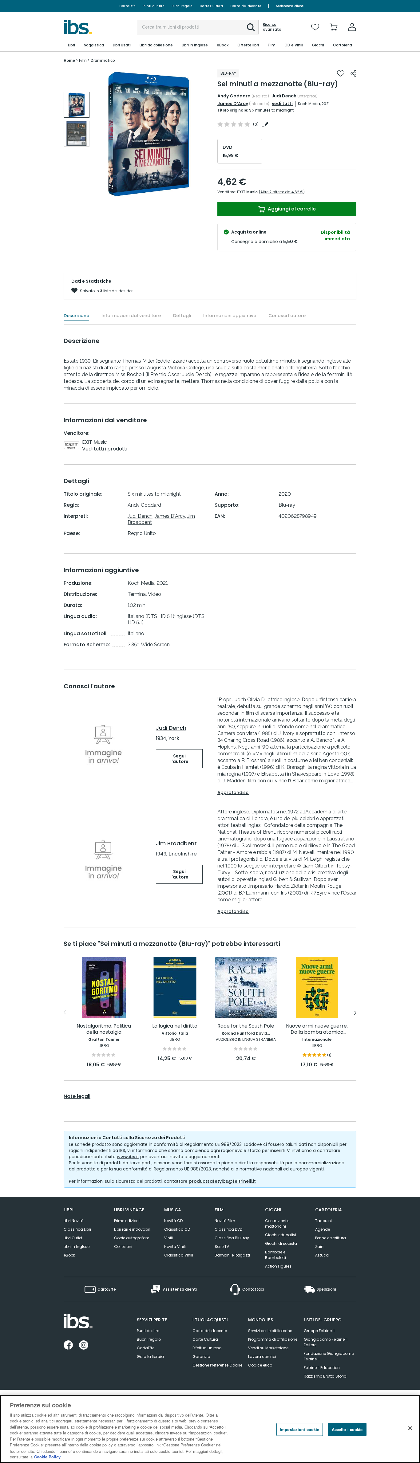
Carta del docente (245, 6)
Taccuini (323, 1220)
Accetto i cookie (347, 1429)
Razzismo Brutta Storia (325, 1376)
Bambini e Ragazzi (232, 1255)
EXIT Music (247, 192)
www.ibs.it (128, 1157)
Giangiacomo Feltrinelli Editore (325, 1342)
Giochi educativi (280, 1234)
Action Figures (278, 1266)
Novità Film (225, 1220)
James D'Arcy (232, 103)
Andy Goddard (234, 96)
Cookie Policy (47, 1457)
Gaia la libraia (150, 1356)
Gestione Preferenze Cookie (217, 1365)
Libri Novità (74, 1220)
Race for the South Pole (245, 1026)
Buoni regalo (182, 6)
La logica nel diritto (174, 1026)
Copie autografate (131, 1238)
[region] (210, 1429)
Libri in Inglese (76, 1246)
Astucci (322, 1255)
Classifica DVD (228, 1229)
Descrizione (76, 316)
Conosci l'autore (287, 316)
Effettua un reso (206, 1348)
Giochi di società (281, 1243)
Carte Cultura (211, 6)
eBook (69, 1255)
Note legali (77, 1096)
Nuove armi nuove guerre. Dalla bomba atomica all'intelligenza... (317, 1029)
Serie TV (222, 1246)
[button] (251, 27)
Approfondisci (233, 792)
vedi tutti (282, 103)
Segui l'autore (179, 759)
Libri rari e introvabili (132, 1229)
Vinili (168, 1238)
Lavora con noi (262, 1356)
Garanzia (201, 1356)
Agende (322, 1229)
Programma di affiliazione (272, 1339)
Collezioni (123, 1246)
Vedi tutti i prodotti (104, 448)
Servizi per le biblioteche (270, 1330)
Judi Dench (283, 96)
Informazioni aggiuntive (229, 316)
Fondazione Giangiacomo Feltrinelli (329, 1356)
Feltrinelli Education (322, 1367)
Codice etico (260, 1365)
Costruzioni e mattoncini (277, 1223)
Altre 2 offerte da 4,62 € (281, 192)
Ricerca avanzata (272, 27)
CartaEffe (127, 6)
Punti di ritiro (153, 6)
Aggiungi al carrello (291, 209)
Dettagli (182, 316)
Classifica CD (177, 1229)
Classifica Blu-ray (232, 1238)
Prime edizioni (127, 1220)
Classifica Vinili (178, 1255)
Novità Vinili (175, 1246)
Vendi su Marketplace (268, 1348)
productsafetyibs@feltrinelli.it (222, 1181)
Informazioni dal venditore (131, 316)
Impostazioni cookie (299, 1429)
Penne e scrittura (330, 1238)
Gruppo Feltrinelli (319, 1330)
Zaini (319, 1246)
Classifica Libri (77, 1229)
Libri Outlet (73, 1238)
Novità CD (173, 1220)
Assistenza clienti (290, 6)
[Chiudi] (410, 1428)
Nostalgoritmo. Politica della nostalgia (104, 1029)
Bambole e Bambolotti (275, 1254)
